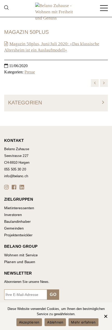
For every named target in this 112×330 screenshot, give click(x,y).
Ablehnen (55, 322)
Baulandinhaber (17, 221)
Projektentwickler (18, 235)
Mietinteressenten (19, 208)
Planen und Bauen (19, 262)
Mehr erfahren (83, 322)
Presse (29, 72)
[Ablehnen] (105, 316)
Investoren (13, 215)
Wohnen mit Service (21, 255)
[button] (7, 187)
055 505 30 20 (15, 169)
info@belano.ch (16, 176)
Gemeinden (14, 228)
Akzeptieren (29, 322)
